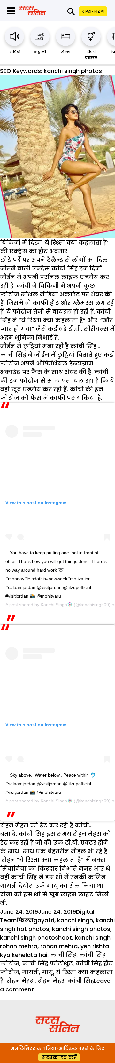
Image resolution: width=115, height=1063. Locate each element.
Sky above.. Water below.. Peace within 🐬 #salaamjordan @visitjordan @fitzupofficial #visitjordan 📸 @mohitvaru (50, 783)
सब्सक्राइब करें (59, 1057)
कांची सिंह (63, 955)
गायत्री (30, 972)
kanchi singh (75, 920)
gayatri (44, 920)
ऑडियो (14, 52)
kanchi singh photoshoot (36, 938)
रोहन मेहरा (20, 981)
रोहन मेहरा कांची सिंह (66, 981)
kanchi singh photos (81, 929)
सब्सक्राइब (93, 11)
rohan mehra (59, 946)
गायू (47, 972)
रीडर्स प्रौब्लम (91, 54)
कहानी (40, 52)
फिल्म (25, 920)
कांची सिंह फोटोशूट (47, 963)
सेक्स (65, 52)
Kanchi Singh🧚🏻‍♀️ (57, 604)
